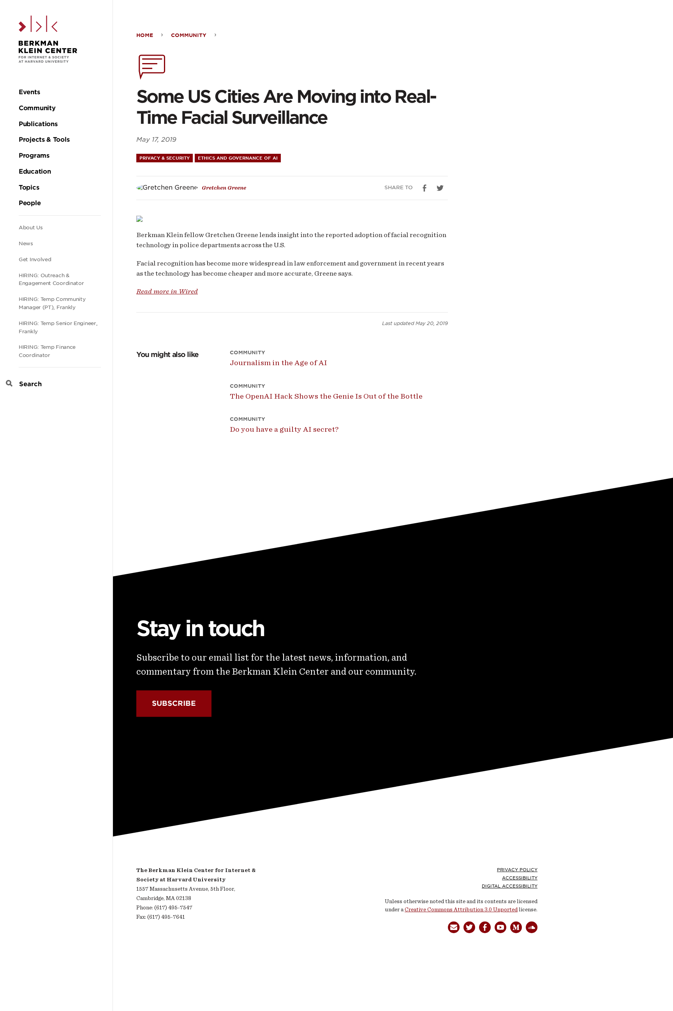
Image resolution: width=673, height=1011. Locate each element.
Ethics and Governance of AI (238, 158)
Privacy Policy (517, 869)
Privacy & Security (164, 158)
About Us (31, 227)
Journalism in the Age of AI (278, 363)
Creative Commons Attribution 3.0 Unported (461, 910)
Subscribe (174, 704)
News (26, 243)
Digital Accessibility (509, 886)
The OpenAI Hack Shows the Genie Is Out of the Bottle (326, 396)
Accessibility (519, 878)
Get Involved (35, 259)
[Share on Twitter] (440, 188)
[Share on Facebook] (424, 188)
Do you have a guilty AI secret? (284, 429)
